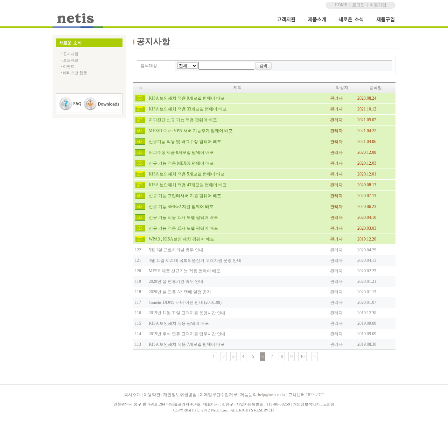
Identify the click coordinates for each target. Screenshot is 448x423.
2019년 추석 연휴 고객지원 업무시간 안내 (187, 333)
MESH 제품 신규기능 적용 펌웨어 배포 (184, 270)
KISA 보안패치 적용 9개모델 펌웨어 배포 (187, 98)
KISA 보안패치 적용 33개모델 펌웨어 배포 (188, 109)
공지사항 (70, 54)
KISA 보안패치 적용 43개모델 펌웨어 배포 (188, 184)
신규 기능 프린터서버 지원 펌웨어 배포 (185, 195)
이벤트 (69, 66)
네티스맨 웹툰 (75, 73)
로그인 (358, 4)
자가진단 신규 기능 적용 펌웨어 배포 (183, 119)
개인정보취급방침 (180, 394)
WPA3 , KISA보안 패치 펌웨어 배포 (181, 239)
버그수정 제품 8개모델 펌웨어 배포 (181, 152)
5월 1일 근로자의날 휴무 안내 (176, 250)
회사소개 (132, 394)
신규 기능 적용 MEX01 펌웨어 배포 (181, 163)
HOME (341, 4)
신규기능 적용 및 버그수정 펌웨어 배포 (185, 141)
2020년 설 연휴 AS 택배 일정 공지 (180, 291)
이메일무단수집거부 (218, 394)
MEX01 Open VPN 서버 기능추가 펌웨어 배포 (191, 130)
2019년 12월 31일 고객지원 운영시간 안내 (187, 312)
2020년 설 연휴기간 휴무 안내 (176, 281)
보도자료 (70, 60)
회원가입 (378, 4)
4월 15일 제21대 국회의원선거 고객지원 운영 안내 (195, 260)
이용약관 (152, 394)
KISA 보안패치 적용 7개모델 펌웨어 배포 (187, 344)
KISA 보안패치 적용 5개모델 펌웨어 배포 (187, 174)
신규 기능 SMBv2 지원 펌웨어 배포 (181, 206)
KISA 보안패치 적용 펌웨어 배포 (179, 323)
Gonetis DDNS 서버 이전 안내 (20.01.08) (185, 302)
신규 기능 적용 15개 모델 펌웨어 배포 (183, 217)
